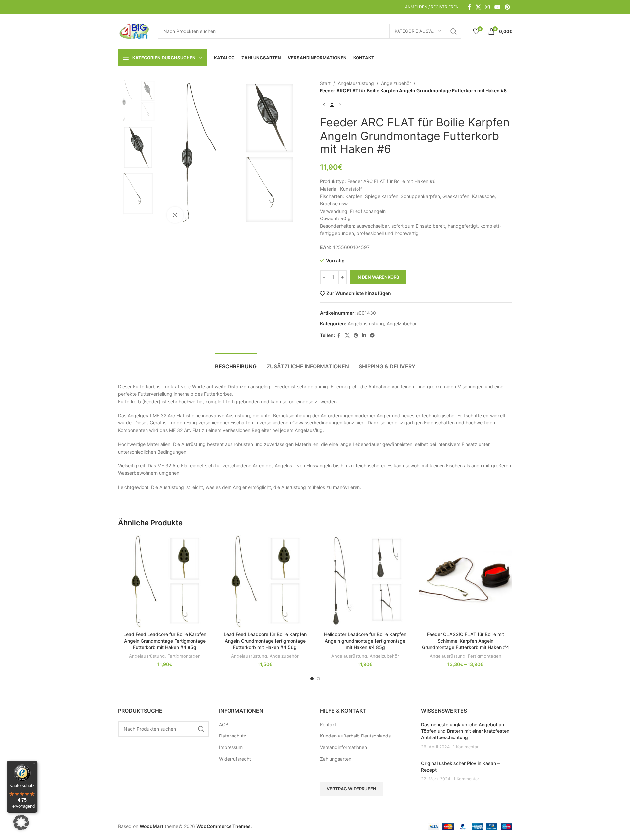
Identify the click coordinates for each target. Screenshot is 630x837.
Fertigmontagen (184, 655)
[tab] (236, 363)
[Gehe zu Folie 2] (318, 678)
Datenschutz (232, 735)
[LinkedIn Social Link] (364, 335)
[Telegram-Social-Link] (372, 335)
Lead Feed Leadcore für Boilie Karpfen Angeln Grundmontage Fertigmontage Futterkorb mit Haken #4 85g (164, 640)
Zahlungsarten (335, 759)
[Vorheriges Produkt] (324, 105)
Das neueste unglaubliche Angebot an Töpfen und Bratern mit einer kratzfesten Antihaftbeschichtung (465, 731)
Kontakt (328, 724)
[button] (21, 822)
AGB (223, 724)
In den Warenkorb (378, 277)
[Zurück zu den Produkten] (332, 105)
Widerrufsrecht (235, 759)
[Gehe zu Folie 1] (312, 678)
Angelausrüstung (356, 83)
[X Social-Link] (478, 7)
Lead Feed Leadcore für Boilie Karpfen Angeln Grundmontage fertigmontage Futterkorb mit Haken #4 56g (265, 640)
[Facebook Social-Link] (469, 7)
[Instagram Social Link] (487, 7)
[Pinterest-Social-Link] (507, 7)
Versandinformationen (343, 747)
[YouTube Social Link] (497, 7)
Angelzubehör (396, 83)
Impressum (231, 747)
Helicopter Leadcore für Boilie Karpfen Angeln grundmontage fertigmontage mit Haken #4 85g (365, 640)
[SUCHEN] (453, 31)
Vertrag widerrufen (351, 788)
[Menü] (33, 765)
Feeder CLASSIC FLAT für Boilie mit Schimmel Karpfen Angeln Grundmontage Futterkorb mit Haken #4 (465, 640)
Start (325, 83)
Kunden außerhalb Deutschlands (355, 735)
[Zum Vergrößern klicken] (175, 215)
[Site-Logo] (134, 30)
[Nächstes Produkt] (340, 105)
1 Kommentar (466, 746)
